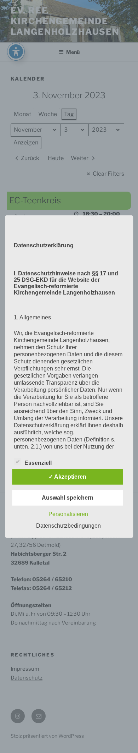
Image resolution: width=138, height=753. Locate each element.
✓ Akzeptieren (67, 476)
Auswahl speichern (67, 497)
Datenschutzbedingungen (68, 525)
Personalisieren (68, 514)
